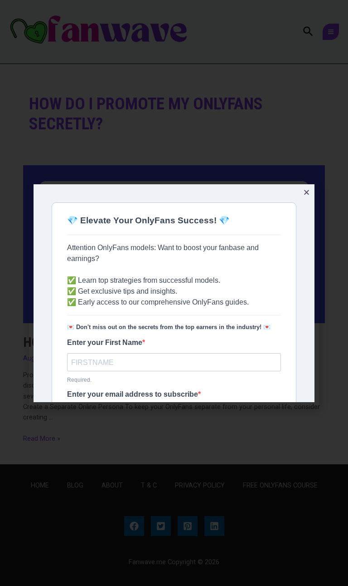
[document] (174, 293)
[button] (306, 192)
